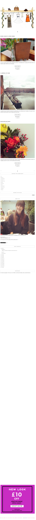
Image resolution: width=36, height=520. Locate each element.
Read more (17, 66)
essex (2, 182)
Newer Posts (1, 170)
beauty (2, 177)
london (2, 188)
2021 (2, 248)
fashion (2, 183)
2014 (2, 262)
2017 (2, 258)
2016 (2, 259)
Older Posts (34, 170)
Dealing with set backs (5, 121)
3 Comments (18, 69)
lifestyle (3, 187)
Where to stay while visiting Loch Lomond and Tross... (9, 250)
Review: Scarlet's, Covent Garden (7, 36)
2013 (2, 263)
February (3, 253)
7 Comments (18, 166)
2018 (2, 257)
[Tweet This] (15, 68)
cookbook (3, 178)
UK (1, 176)
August (3, 249)
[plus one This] (19, 68)
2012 (2, 264)
